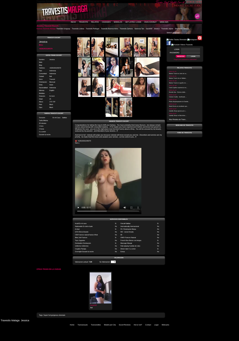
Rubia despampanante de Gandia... (179, 101)
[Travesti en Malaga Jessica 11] (147, 76)
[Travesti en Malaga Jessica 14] (119, 96)
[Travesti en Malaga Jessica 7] (84, 76)
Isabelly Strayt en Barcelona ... (178, 115)
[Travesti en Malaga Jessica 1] (83, 56)
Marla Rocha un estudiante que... (178, 106)
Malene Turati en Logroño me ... (178, 83)
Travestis (83, 22)
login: (177, 49)
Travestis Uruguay (63, 29)
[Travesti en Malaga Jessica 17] (112, 116)
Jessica (157, 29)
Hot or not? (138, 325)
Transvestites (96, 325)
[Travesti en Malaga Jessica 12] (84, 96)
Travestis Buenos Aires (109, 29)
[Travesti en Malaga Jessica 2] (98, 56)
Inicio (73, 22)
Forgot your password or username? (185, 59)
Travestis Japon (167, 29)
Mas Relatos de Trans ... (178, 119)
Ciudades (106, 22)
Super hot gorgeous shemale (54, 315)
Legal (156, 325)
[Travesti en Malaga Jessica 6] (154, 56)
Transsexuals (83, 325)
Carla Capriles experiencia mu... (178, 87)
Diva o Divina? (150, 22)
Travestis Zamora (126, 29)
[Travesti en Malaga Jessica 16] (153, 96)
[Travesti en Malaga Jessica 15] (139, 96)
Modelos (118, 22)
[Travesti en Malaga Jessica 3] (112, 56)
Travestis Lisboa (78, 29)
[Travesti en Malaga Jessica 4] (126, 56)
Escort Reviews (125, 325)
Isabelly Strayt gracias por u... (177, 111)
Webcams (164, 22)
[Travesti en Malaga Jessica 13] (98, 96)
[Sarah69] (100, 303)
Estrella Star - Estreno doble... (177, 92)
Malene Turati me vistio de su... (178, 73)
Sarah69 (149, 29)
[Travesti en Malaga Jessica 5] (140, 56)
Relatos (95, 22)
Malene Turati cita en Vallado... (178, 78)
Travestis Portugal (92, 29)
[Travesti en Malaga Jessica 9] (113, 76)
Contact (148, 325)
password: (175, 53)
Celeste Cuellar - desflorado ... (178, 97)
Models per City (110, 325)
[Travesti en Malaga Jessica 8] (98, 76)
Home (72, 325)
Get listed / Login (133, 22)
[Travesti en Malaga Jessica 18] (126, 116)
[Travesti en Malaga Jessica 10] (127, 76)
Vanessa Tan (139, 29)
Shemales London (182, 29)
